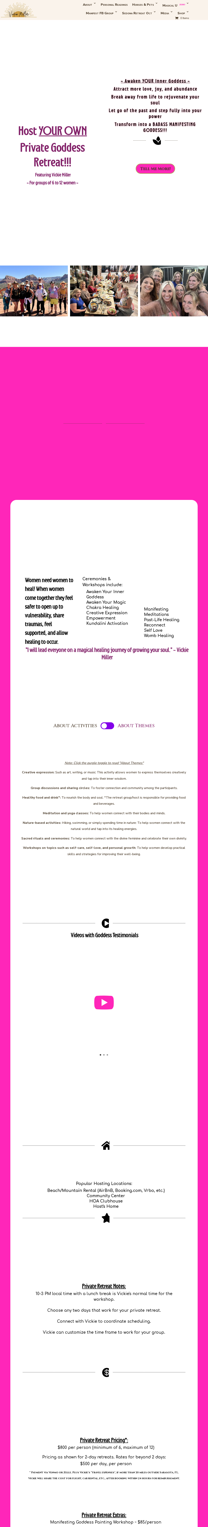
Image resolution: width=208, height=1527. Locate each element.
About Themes (136, 726)
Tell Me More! (155, 168)
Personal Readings (114, 4)
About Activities (75, 726)
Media (165, 13)
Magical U (173, 5)
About (87, 4)
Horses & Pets (143, 4)
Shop (181, 13)
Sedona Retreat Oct (137, 13)
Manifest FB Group (100, 13)
